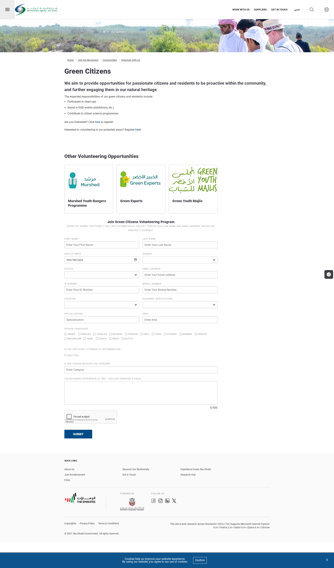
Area (146, 314)
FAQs (67, 480)
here (97, 122)
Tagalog (102, 334)
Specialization (73, 314)
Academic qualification (158, 299)
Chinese (172, 334)
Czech (103, 338)
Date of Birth (72, 254)
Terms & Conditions (108, 523)
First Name (71, 239)
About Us (69, 469)
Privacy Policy (87, 523)
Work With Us (241, 9)
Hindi (158, 334)
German (187, 334)
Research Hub (188, 474)
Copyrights (70, 523)
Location (70, 299)
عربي (297, 9)
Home (70, 60)
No (77, 355)
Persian (133, 334)
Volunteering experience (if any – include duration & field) (102, 379)
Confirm (200, 560)
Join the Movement (88, 60)
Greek (116, 338)
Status (68, 269)
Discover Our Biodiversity (135, 469)
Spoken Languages (76, 329)
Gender (147, 254)
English (86, 334)
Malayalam (74, 338)
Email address (152, 269)
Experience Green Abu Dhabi (196, 469)
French (202, 334)
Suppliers (260, 9)
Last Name (149, 239)
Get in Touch (129, 474)
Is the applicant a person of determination (92, 349)
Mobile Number (152, 284)
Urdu (146, 334)
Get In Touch (279, 9)
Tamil (90, 338)
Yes (69, 355)
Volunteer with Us (130, 60)
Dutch (129, 338)
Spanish (117, 334)
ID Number (70, 284)
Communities (110, 60)
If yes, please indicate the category (87, 364)
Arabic (71, 334)
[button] (328, 274)
